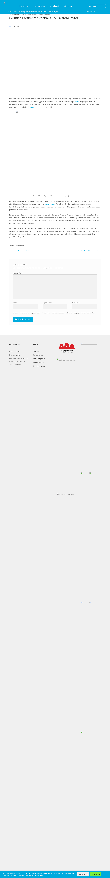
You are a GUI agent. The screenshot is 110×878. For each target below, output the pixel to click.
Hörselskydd (54, 6)
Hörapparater (39, 6)
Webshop (68, 6)
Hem (9, 12)
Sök (104, 6)
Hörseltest (24, 6)
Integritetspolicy (39, 366)
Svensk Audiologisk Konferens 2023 (88, 251)
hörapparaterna (35, 107)
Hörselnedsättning (18, 12)
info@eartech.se (15, 355)
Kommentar (18, 273)
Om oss (41, 3)
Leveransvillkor (38, 362)
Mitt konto (47, 3)
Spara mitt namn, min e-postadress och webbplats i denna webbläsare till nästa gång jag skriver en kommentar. (55, 312)
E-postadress (48, 302)
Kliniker (21, 3)
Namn (15, 302)
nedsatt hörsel (50, 204)
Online (27, 3)
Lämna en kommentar (44, 15)
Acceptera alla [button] (96, 874)
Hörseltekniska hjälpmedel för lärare (21, 251)
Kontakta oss (34, 3)
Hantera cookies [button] (83, 874)
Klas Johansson (33, 15)
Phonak (77, 101)
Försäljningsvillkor (39, 358)
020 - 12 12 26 (14, 351)
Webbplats (76, 302)
